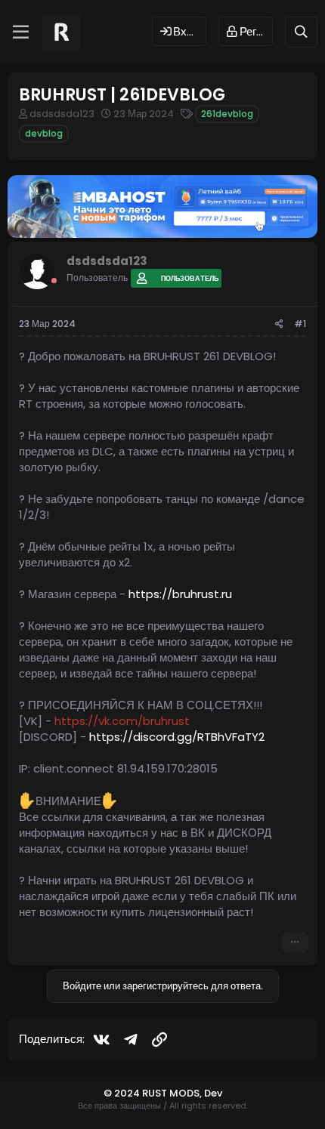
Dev (213, 1093)
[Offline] (54, 280)
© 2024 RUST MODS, (154, 1093)
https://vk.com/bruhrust (122, 721)
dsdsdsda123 (61, 113)
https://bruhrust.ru (180, 594)
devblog (44, 133)
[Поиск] (301, 32)
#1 (300, 323)
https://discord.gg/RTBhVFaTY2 (177, 737)
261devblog (227, 113)
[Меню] (21, 32)
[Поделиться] (279, 324)
